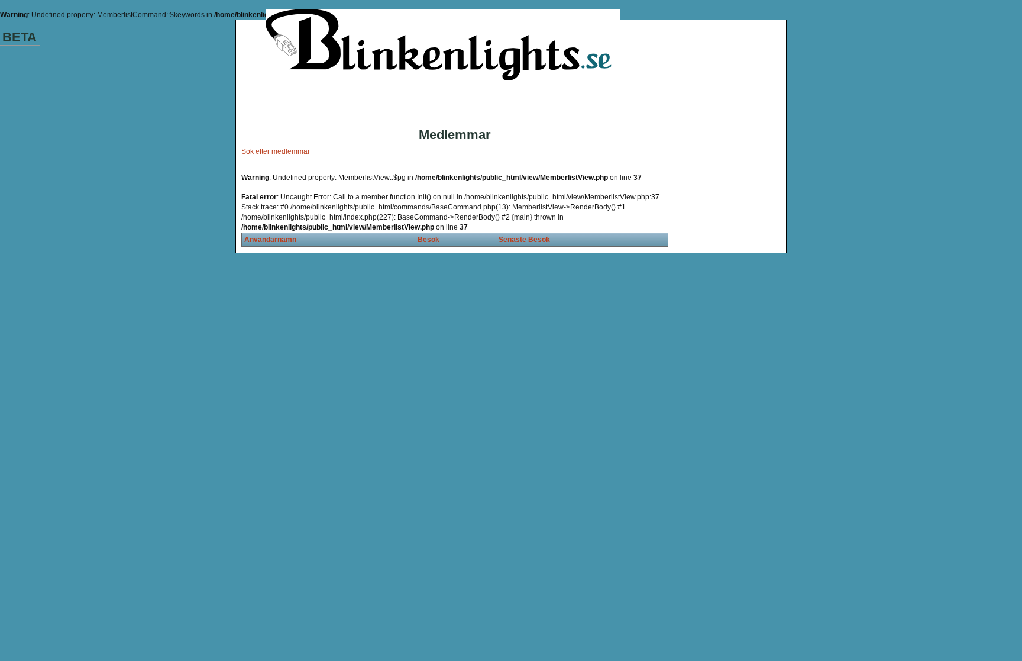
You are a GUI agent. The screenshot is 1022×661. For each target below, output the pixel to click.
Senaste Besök (524, 240)
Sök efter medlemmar (275, 151)
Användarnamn (270, 240)
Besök (428, 240)
